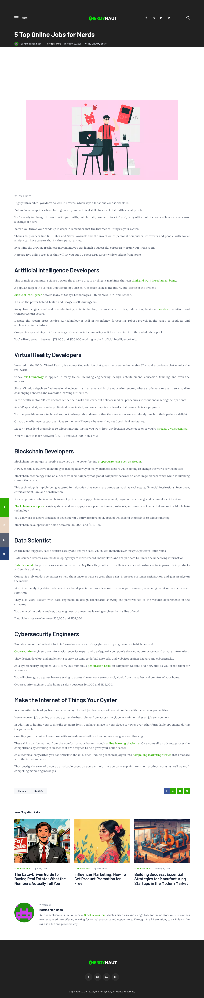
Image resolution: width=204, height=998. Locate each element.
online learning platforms (123, 743)
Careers (22, 791)
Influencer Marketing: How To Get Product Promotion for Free (100, 879)
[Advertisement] (102, 76)
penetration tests (99, 666)
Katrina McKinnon (51, 909)
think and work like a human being (154, 280)
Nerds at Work (54, 43)
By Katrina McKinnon (31, 43)
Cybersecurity (23, 651)
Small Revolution (94, 915)
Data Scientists (24, 565)
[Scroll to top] (199, 592)
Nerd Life (38, 791)
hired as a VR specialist (171, 428)
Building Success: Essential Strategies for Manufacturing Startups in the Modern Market (161, 879)
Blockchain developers (29, 506)
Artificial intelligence (28, 295)
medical (164, 309)
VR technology (34, 377)
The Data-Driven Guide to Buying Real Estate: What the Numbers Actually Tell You (40, 879)
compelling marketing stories (152, 755)
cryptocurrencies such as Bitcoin (119, 461)
